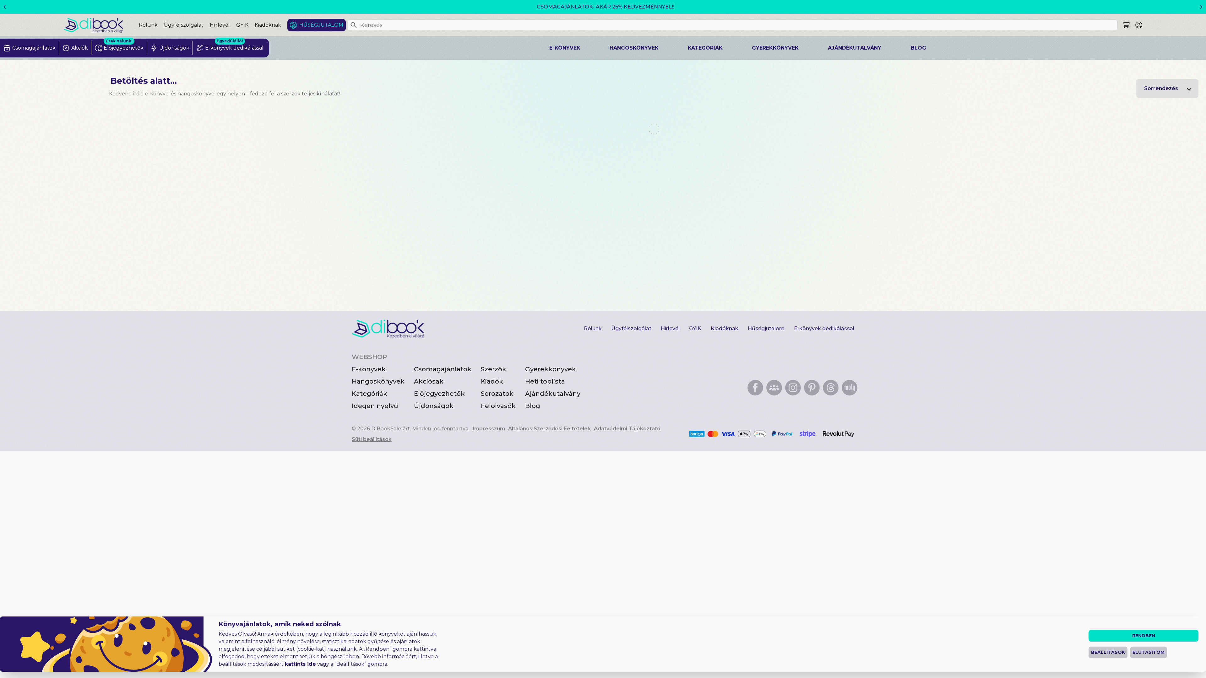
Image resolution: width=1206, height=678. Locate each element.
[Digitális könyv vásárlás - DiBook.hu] (101, 25)
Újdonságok (434, 406)
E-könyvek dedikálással (824, 328)
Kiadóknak (268, 25)
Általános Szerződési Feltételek (549, 429)
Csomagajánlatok (442, 369)
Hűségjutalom (321, 25)
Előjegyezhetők (439, 393)
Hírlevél (220, 25)
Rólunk (148, 25)
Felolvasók (498, 406)
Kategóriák (705, 48)
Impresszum (489, 429)
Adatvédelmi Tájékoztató (627, 429)
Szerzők (493, 369)
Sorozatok (497, 393)
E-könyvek (564, 48)
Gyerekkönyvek (775, 48)
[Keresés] (353, 25)
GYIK (242, 25)
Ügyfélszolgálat (184, 25)
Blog (918, 48)
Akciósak (428, 381)
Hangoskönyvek (634, 48)
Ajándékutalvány (854, 48)
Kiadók (492, 381)
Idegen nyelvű (375, 406)
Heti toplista (545, 381)
